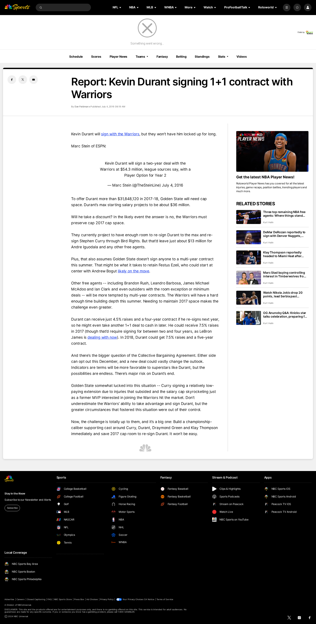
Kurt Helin (268, 222)
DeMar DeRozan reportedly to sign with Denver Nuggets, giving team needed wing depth (285, 234)
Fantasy (162, 56)
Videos (241, 56)
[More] (286, 7)
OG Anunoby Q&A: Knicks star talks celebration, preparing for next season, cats (285, 314)
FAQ (50, 599)
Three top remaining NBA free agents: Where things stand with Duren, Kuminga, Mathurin (285, 213)
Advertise (9, 599)
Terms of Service (164, 599)
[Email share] (33, 79)
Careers (21, 599)
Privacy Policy (107, 599)
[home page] (17, 7)
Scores (96, 56)
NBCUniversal (24, 605)
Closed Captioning (36, 599)
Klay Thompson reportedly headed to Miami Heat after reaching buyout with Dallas (283, 254)
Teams (140, 56)
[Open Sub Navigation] (120, 7)
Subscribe (12, 508)
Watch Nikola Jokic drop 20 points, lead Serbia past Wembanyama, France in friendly (282, 294)
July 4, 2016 (172, 185)
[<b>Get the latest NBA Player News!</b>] (272, 151)
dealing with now (102, 337)
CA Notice (149, 599)
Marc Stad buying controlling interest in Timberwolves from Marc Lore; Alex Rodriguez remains (285, 274)
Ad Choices (92, 599)
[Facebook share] (12, 79)
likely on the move (133, 271)
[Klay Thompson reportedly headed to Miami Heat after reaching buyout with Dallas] (248, 257)
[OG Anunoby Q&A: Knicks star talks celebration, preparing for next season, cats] (248, 318)
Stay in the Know (15, 493)
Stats (221, 56)
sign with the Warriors (120, 134)
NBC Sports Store (63, 599)
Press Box (79, 599)
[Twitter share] (22, 79)
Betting (181, 56)
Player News (118, 56)
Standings (202, 56)
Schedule (76, 56)
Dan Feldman (82, 106)
